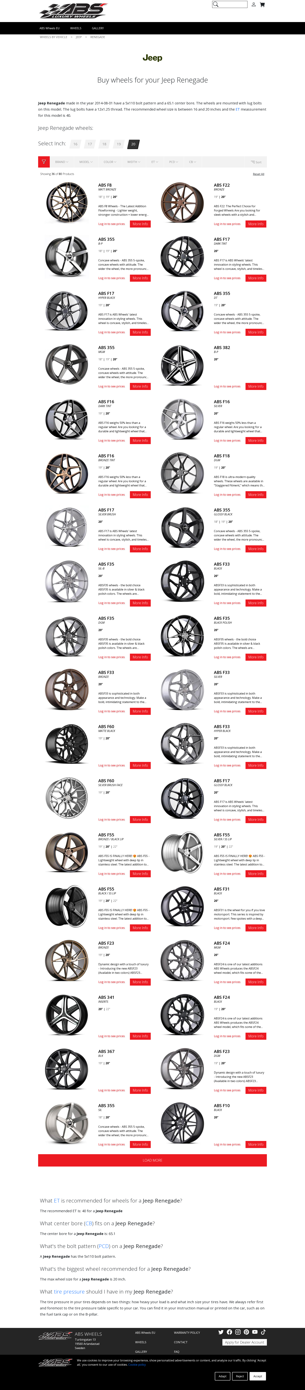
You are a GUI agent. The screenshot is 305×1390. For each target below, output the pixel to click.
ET (238, 109)
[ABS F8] (67, 202)
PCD (104, 1246)
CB (88, 1223)
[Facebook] (230, 1331)
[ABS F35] (67, 581)
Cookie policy (137, 1365)
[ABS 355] (67, 256)
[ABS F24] (182, 960)
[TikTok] (263, 1331)
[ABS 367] (67, 1068)
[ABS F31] (182, 906)
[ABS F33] (182, 581)
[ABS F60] (67, 744)
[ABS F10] (182, 1123)
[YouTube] (255, 1331)
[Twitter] (221, 1331)
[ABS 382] (182, 365)
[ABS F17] (182, 256)
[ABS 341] (67, 1014)
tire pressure (69, 1291)
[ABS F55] (67, 852)
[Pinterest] (247, 1331)
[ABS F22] (182, 202)
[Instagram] (238, 1331)
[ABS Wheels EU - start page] (73, 11)
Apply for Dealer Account (244, 1342)
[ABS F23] (67, 960)
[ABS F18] (182, 473)
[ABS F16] (67, 419)
